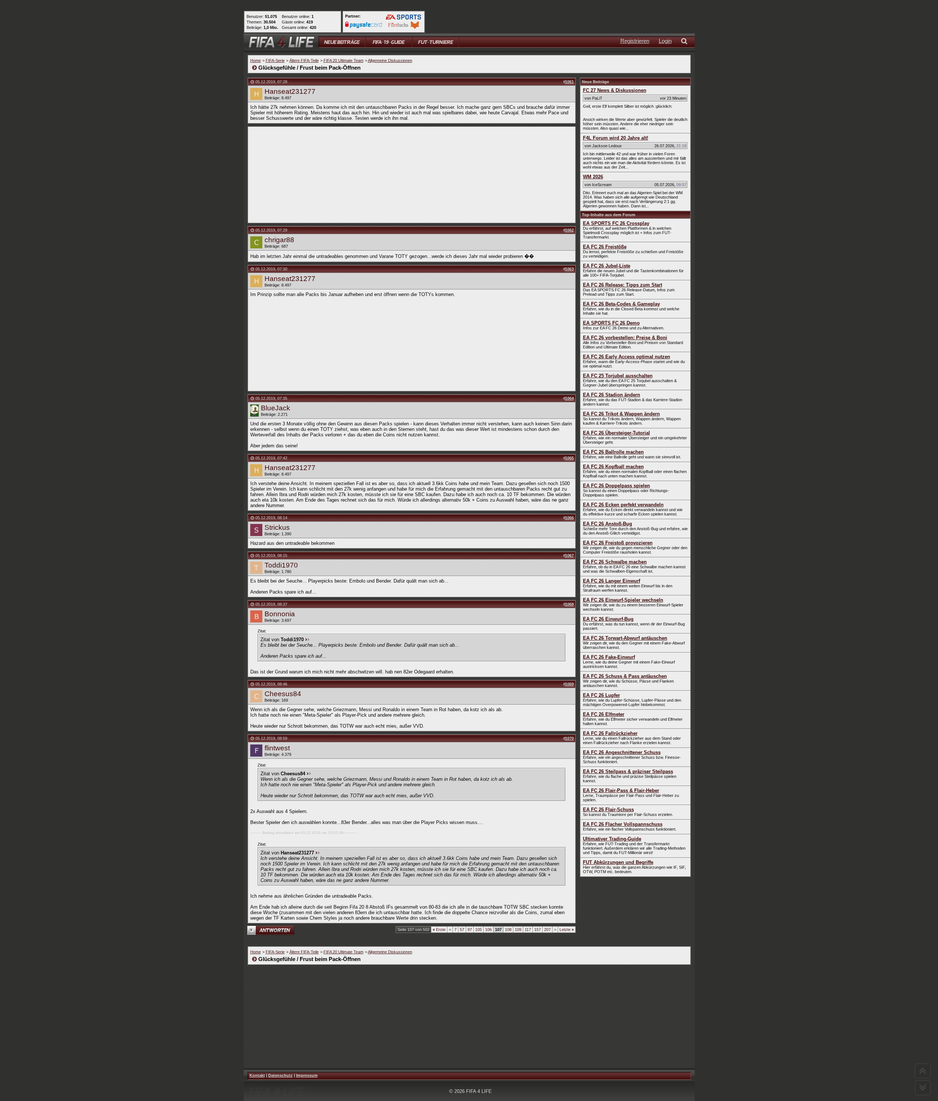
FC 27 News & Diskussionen (614, 90)
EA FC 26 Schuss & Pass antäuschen (625, 676)
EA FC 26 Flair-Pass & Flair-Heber (621, 790)
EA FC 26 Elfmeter (603, 714)
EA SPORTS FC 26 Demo (611, 323)
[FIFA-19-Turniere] (435, 42)
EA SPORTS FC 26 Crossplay (616, 223)
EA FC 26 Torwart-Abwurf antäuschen (625, 638)
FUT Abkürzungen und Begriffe (618, 862)
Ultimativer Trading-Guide (612, 839)
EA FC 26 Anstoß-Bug (607, 524)
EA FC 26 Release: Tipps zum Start (622, 285)
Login (665, 41)
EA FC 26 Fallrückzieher (610, 733)
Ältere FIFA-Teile (304, 60)
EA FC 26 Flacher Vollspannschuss (622, 824)
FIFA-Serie (275, 60)
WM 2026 (593, 177)
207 (547, 929)
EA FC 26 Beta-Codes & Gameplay (621, 304)
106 (488, 929)
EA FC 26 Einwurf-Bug (608, 619)
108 (508, 929)
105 (478, 929)
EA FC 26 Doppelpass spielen (616, 485)
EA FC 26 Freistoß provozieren (618, 543)
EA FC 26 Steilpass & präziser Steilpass (628, 771)
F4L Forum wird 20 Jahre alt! (615, 138)
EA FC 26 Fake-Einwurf (609, 657)
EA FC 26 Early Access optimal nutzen (626, 356)
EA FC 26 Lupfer (601, 695)
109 (518, 929)
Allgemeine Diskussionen (390, 60)
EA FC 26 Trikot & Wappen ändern (621, 414)
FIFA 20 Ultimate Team (343, 60)
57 (462, 929)
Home (255, 60)
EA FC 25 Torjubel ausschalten (618, 375)
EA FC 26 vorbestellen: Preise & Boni (625, 337)
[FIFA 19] (388, 42)
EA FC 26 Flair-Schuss (608, 809)
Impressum (307, 1075)
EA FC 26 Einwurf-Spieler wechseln (623, 600)
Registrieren (634, 41)
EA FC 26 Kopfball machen (613, 466)
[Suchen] (685, 42)
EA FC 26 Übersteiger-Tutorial (616, 433)
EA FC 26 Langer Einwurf (611, 581)
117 (528, 929)
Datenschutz (280, 1075)
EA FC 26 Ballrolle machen (613, 452)
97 (470, 929)
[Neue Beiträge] (341, 42)
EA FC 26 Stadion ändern (611, 395)
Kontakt (257, 1075)
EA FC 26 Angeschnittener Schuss (622, 752)
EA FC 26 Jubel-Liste (606, 266)
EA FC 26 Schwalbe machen (615, 562)
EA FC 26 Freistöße (605, 247)
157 (537, 929)
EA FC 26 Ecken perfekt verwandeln (623, 504)
